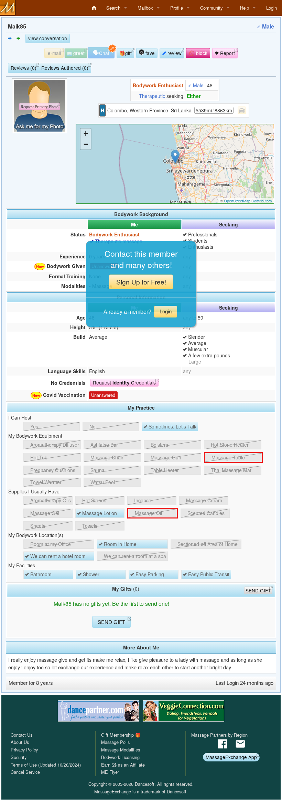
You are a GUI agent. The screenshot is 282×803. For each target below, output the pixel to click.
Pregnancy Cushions (52, 470)
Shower (90, 574)
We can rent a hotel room (57, 556)
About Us (20, 742)
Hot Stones (93, 500)
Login (271, 7)
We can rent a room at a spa (134, 556)
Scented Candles (205, 513)
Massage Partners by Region (219, 735)
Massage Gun (165, 457)
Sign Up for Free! (141, 281)
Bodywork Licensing (120, 757)
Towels (89, 525)
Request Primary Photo (39, 106)
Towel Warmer (45, 482)
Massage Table (227, 457)
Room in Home (119, 543)
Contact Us (21, 735)
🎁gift (125, 52)
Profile (176, 7)
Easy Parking (149, 574)
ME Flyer (110, 772)
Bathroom (40, 574)
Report (227, 52)
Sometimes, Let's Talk (171, 426)
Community (211, 7)
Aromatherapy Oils (50, 500)
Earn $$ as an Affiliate (123, 764)
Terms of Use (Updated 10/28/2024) (46, 764)
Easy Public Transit (208, 574)
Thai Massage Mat (230, 470)
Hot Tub (38, 457)
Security (18, 757)
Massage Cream (203, 500)
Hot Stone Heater (229, 444)
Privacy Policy (24, 749)
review (174, 52)
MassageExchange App (231, 757)
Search (113, 7)
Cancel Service (25, 772)
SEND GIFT (258, 590)
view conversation (47, 38)
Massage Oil (147, 513)
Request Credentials (124, 382)
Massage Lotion (99, 513)
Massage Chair (106, 457)
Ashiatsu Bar (103, 444)
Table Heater (164, 470)
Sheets (37, 525)
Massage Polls (115, 742)
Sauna (97, 470)
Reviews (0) (23, 67)
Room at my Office (50, 543)
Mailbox (145, 7)
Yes (33, 426)
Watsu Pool (102, 482)
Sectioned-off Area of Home (207, 543)
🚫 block (198, 52)
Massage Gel (44, 513)
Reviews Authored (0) (64, 67)
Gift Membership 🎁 (121, 735)
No (92, 426)
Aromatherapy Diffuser (54, 444)
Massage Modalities (120, 749)
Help (244, 7)
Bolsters (158, 444)
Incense (142, 500)
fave (149, 52)
